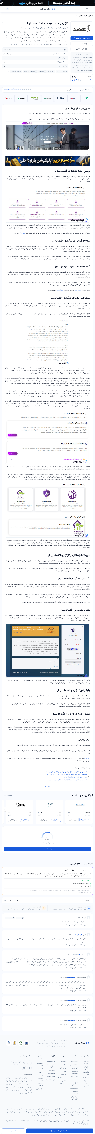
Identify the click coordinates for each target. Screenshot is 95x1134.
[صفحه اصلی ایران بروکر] (47, 9)
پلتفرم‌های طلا (85, 1086)
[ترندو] (86, 98)
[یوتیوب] (19, 1063)
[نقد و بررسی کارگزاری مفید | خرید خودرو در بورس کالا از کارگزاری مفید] (50, 806)
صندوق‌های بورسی (86, 1082)
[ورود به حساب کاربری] (7, 8)
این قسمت (60, 290)
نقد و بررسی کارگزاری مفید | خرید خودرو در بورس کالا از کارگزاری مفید (66, 771)
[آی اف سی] (34, 98)
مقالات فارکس (74, 1065)
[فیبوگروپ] (8, 98)
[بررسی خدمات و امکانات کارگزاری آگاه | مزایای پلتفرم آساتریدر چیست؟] (20, 806)
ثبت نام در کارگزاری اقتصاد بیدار (61, 1131)
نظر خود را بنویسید (47, 849)
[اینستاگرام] (29, 1068)
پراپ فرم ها (86, 1077)
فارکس (64, 1065)
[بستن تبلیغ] (1, 1)
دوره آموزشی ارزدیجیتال (74, 1098)
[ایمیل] (29, 1063)
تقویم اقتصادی (51, 1076)
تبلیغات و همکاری (40, 1085)
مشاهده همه (8, 795)
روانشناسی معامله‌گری (75, 1072)
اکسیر (67, 680)
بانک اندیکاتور (51, 1073)
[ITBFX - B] (60, 98)
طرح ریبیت (52, 1070)
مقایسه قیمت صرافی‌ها (51, 1066)
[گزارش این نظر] (66, 925)
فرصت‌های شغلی (40, 1079)
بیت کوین (63, 1074)
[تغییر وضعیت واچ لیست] (6, 22)
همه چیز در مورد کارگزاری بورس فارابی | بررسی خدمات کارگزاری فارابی (66, 774)
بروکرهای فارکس (86, 1068)
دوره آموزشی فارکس (74, 1092)
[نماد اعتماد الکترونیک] (9, 1043)
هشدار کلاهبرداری (63, 1082)
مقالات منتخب (74, 1061)
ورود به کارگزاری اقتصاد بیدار (82, 38)
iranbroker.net (17, 1121)
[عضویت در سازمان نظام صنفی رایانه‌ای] (20, 1043)
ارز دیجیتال (75, 1068)
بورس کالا (22, 233)
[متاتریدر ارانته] (73, 98)
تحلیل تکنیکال (74, 1088)
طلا (65, 1071)
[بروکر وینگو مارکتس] (47, 98)
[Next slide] (5, 809)
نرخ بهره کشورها (50, 1080)
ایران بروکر (88, 16)
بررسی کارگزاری (73, 820)
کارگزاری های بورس (86, 1073)
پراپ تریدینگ (74, 1076)
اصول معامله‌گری (75, 1084)
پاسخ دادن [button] (72, 925)
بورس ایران (75, 1080)
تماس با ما (40, 1072)
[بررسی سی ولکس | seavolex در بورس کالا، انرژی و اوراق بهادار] (80, 806)
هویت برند (40, 1069)
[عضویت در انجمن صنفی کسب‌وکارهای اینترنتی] (26, 1043)
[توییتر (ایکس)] (13, 1063)
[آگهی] (47, 3)
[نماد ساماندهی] (14, 1043)
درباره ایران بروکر (40, 1064)
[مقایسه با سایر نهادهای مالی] (86, 49)
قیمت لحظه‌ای (51, 1061)
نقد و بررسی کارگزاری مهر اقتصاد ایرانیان (75, 777)
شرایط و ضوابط (39, 1089)
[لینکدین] (24, 1068)
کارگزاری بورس (78, 290)
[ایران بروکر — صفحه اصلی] (82, 1043)
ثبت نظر (13, 1131)
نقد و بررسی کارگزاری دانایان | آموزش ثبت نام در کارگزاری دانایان (68, 779)
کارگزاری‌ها (80, 16)
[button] (3, 22)
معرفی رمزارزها (62, 1078)
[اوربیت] (21, 98)
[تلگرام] (24, 1063)
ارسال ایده (40, 1075)
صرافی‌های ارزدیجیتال (86, 1062)
